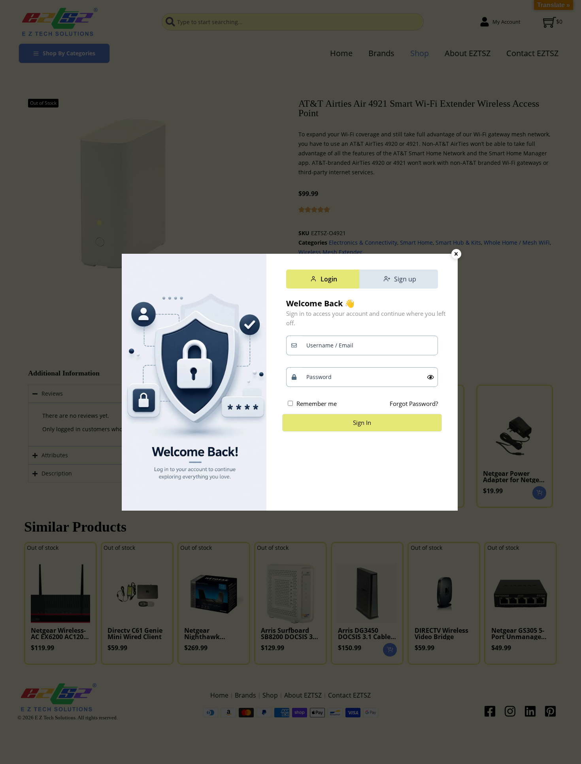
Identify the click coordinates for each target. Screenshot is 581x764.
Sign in (362, 422)
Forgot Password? (414, 403)
